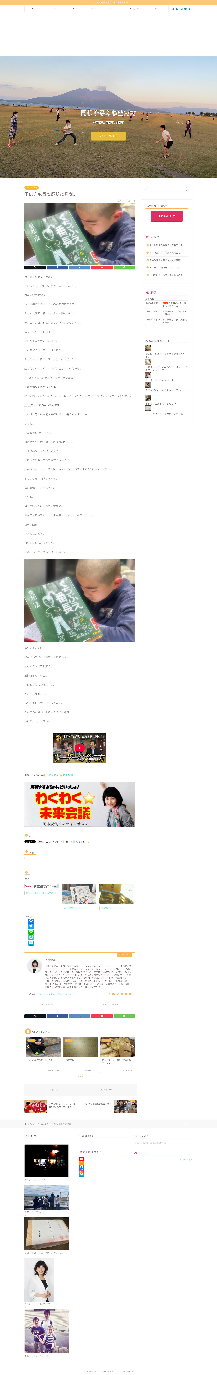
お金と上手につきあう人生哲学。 (41, 893)
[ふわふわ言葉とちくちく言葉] (148, 400)
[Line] (31, 932)
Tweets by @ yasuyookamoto (150, 1142)
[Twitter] (31, 926)
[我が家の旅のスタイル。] (116, 894)
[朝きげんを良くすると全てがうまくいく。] (148, 350)
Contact (158, 9)
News (53, 9)
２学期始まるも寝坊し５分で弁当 (166, 245)
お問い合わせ (108, 136)
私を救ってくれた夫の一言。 (160, 380)
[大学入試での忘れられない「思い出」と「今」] (148, 387)
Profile (73, 9)
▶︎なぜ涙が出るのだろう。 (76, 908)
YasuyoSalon (136, 9)
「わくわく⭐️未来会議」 (61, 775)
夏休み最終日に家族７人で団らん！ (167, 252)
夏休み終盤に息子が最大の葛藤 (165, 260)
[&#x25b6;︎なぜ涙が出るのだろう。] (79, 894)
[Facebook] (31, 921)
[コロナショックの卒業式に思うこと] (148, 410)
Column (113, 9)
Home (34, 9)
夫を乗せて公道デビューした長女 (166, 267)
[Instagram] (81, 1171)
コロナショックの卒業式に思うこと (164, 413)
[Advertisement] (108, 34)
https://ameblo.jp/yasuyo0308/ (56, 994)
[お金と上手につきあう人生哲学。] (41, 886)
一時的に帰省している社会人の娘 (166, 275)
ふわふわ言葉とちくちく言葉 (160, 403)
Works (93, 9)
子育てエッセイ (31, 188)
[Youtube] (81, 1159)
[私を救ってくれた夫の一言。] (148, 377)
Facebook (86, 1135)
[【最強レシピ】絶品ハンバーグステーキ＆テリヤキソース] (148, 363)
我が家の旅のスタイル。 (112, 908)
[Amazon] (81, 1163)
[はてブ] (31, 943)
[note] (31, 937)
